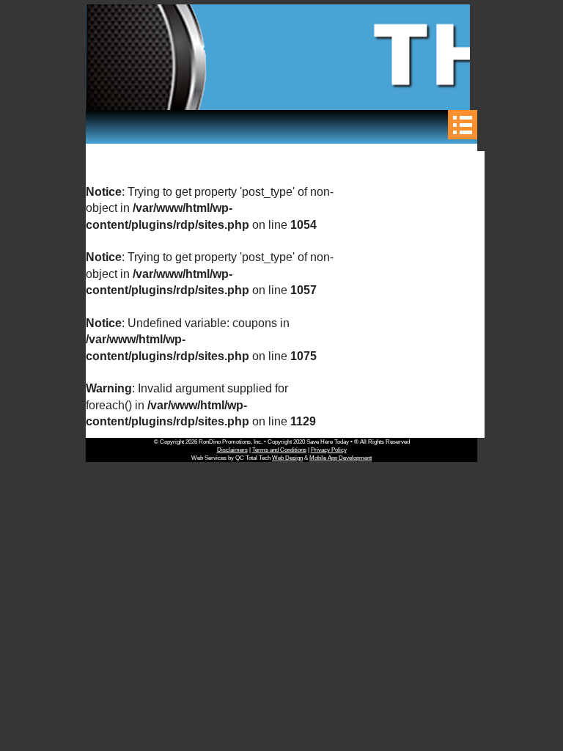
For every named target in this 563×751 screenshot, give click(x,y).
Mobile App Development (340, 458)
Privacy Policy (329, 450)
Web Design (287, 458)
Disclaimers (232, 450)
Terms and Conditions (279, 450)
